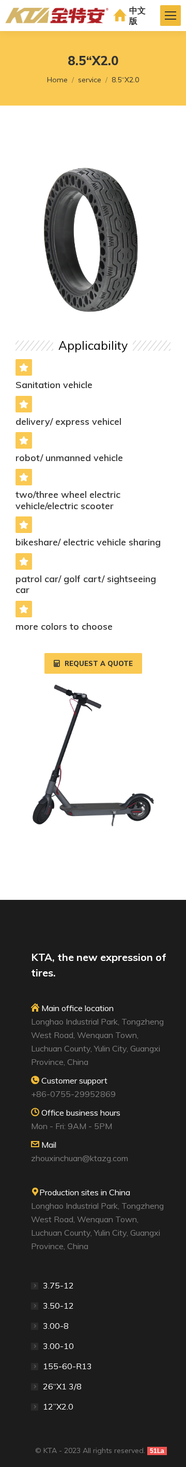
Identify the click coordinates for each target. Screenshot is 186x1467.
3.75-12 (58, 1285)
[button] (93, 663)
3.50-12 (58, 1305)
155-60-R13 (67, 1366)
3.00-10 (58, 1346)
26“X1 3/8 (62, 1386)
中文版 (137, 15)
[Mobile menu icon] (170, 15)
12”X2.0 (58, 1406)
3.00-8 (56, 1326)
